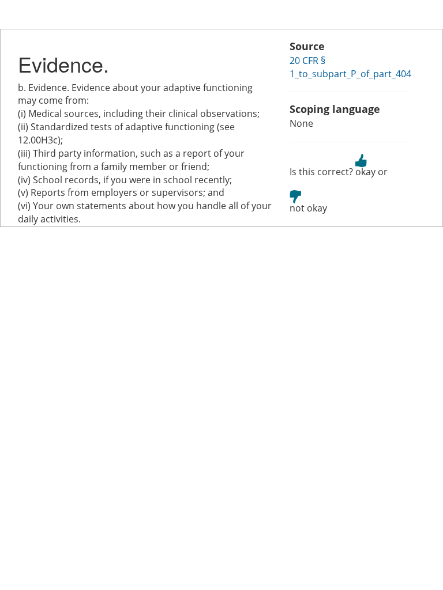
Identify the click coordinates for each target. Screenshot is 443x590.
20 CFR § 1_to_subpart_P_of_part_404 (350, 67)
